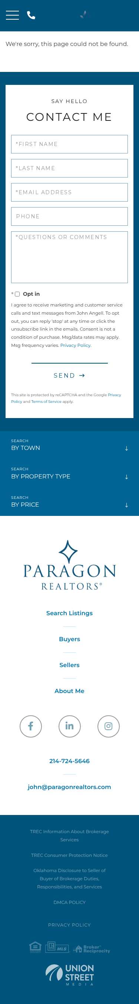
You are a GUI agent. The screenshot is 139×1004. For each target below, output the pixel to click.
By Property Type (40, 476)
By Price (25, 504)
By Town (25, 448)
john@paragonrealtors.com (69, 787)
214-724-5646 (32, 16)
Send (65, 375)
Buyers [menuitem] (69, 639)
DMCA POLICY (69, 902)
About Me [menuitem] (69, 691)
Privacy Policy (75, 345)
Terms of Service (46, 401)
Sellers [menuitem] (69, 665)
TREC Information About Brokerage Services (69, 836)
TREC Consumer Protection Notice (69, 855)
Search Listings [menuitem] (69, 613)
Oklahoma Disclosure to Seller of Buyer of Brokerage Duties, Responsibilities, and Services (69, 879)
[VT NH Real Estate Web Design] (70, 974)
